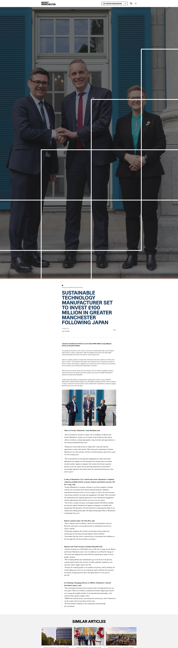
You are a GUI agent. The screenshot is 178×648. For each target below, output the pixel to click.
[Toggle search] (131, 3)
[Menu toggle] (135, 3)
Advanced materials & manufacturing (72, 287)
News (114, 330)
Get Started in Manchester (112, 3)
